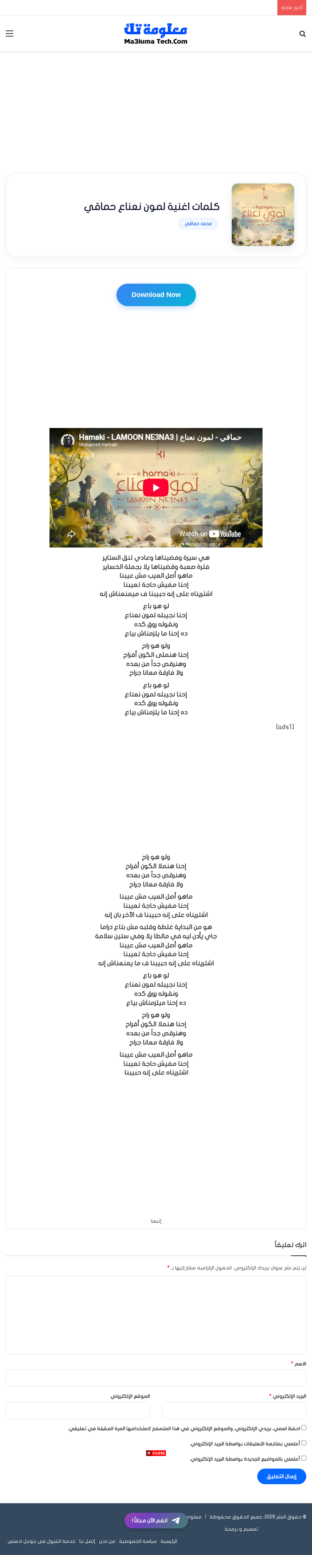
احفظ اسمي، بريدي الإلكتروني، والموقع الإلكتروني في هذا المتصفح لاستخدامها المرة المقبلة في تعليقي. (184, 1428)
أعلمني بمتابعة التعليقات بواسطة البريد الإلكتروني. (244, 1443)
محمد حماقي (198, 223)
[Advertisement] (156, 112)
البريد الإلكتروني (287, 1396)
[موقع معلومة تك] (156, 33)
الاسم (298, 1364)
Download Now (156, 295)
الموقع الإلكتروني (130, 1396)
